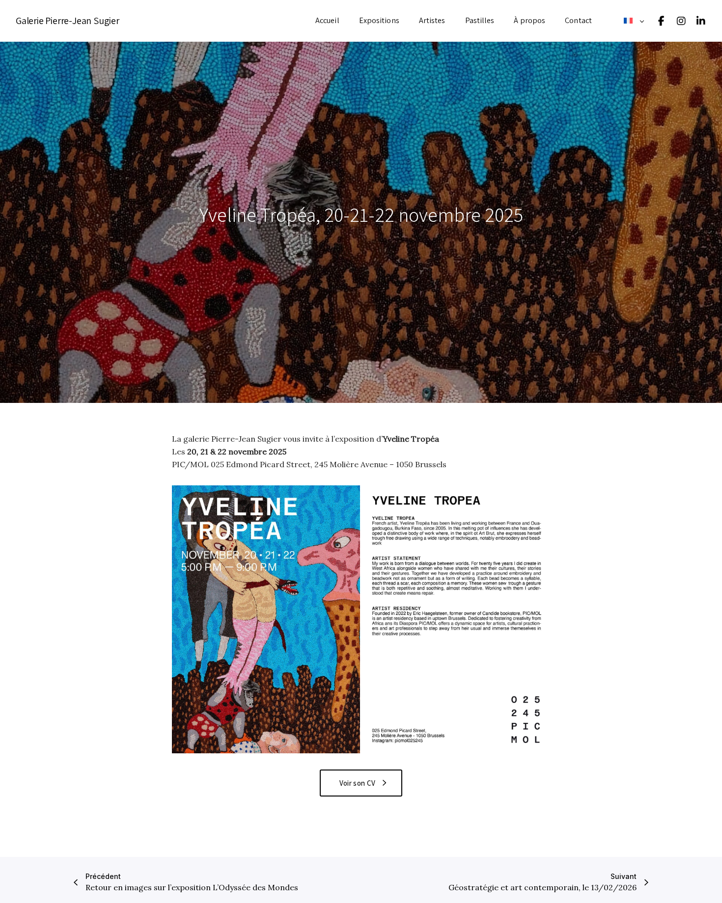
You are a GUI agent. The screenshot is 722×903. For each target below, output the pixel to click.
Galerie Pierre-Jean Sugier (67, 21)
